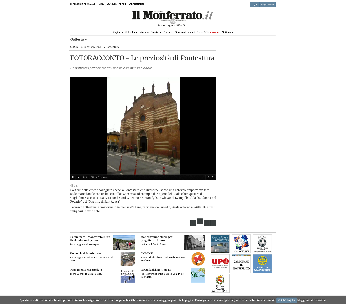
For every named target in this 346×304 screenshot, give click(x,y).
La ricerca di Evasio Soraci (153, 244)
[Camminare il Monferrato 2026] (124, 242)
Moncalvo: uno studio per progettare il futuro (156, 238)
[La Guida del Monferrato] (198, 275)
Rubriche (130, 32)
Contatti (167, 32)
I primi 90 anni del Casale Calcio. (86, 273)
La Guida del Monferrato (156, 269)
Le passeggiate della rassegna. (84, 244)
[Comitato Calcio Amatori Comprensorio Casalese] (262, 243)
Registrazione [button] (267, 4)
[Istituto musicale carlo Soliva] (241, 243)
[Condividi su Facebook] (193, 223)
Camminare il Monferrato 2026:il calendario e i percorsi (90, 238)
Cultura (74, 47)
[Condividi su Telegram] (206, 223)
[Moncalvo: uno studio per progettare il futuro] (194, 242)
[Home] (173, 17)
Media (143, 32)
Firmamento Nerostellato (86, 269)
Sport (122, 4)
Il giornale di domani (82, 4)
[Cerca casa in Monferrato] (220, 243)
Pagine (117, 32)
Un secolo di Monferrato (85, 253)
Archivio (111, 4)
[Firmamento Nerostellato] (128, 275)
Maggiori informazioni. (311, 300)
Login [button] (254, 4)
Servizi (155, 32)
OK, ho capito (286, 300)
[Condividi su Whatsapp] (213, 223)
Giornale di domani (185, 32)
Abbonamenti (136, 4)
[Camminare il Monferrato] (241, 263)
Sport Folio (208, 32)
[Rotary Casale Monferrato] (262, 263)
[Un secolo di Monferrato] (128, 259)
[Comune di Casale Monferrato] (220, 283)
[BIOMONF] (198, 259)
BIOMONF (147, 253)
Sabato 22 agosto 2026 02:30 (171, 25)
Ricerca (228, 32)
